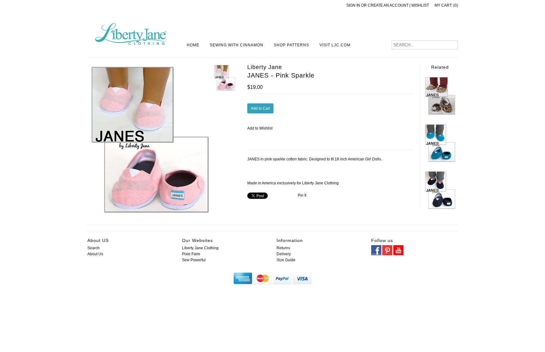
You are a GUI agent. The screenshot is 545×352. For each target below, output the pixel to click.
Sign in (353, 5)
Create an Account (388, 5)
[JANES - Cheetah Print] (440, 114)
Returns (283, 248)
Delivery (284, 254)
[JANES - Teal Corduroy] (440, 161)
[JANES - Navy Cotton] (440, 208)
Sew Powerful (194, 260)
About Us (95, 254)
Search (93, 248)
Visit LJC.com (334, 45)
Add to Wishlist (259, 128)
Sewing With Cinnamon (236, 45)
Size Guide (286, 260)
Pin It (302, 195)
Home (193, 45)
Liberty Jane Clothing (200, 248)
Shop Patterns (291, 45)
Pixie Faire (191, 254)
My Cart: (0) (446, 5)
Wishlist (420, 5)
